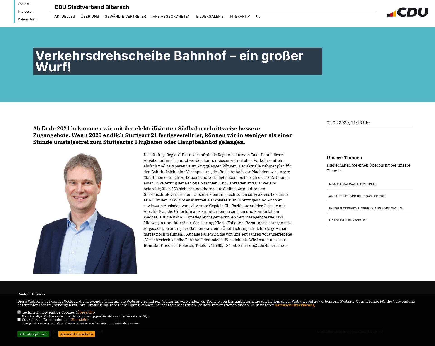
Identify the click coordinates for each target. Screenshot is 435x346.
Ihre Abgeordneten (171, 16)
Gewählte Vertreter (125, 16)
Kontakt (23, 4)
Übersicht (85, 312)
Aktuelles (64, 16)
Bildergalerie (210, 16)
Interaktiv (239, 16)
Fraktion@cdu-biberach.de (263, 245)
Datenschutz (27, 19)
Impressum (26, 11)
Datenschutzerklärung (295, 305)
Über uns (90, 16)
